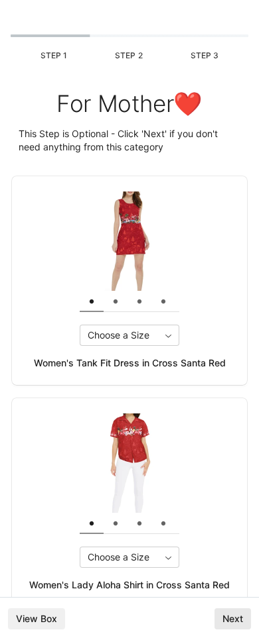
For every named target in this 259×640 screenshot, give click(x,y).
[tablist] (139, 301)
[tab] (92, 301)
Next (232, 618)
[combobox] (129, 335)
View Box (36, 618)
